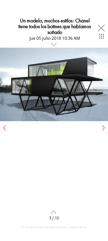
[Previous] (5, 127)
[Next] (103, 127)
